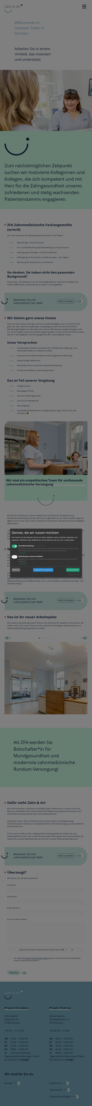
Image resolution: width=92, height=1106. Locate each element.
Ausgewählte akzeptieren (43, 570)
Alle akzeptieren (73, 570)
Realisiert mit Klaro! (73, 574)
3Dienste (22, 563)
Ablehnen (16, 570)
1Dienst (22, 553)
